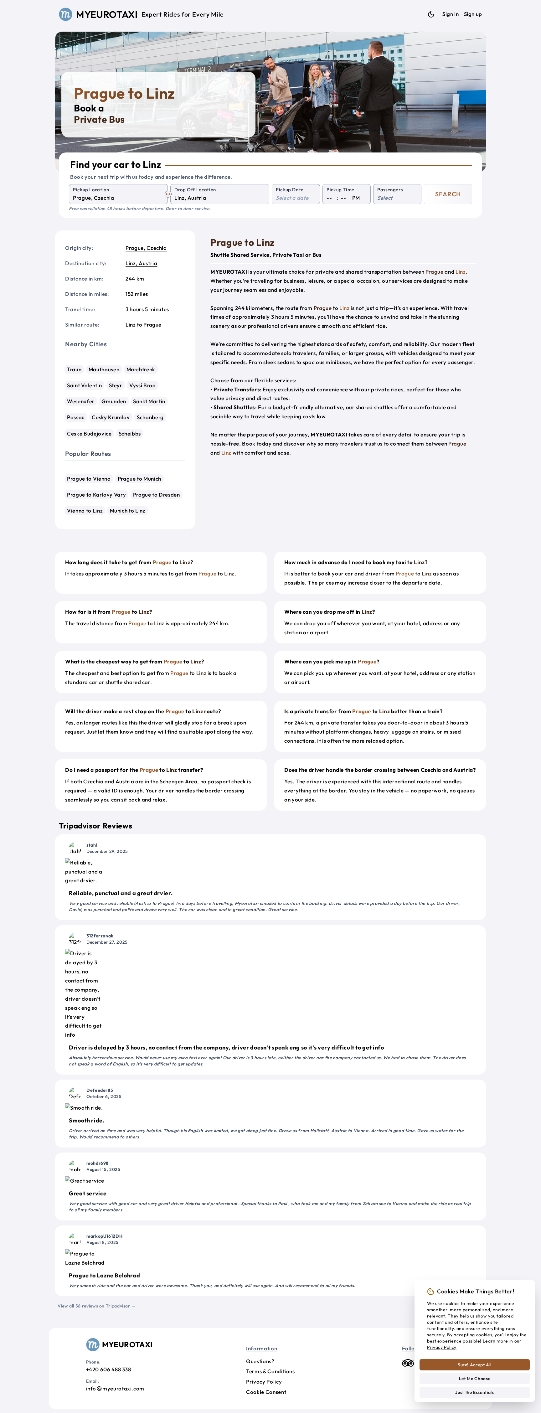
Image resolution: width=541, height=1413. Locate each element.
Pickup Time (340, 190)
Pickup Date (290, 190)
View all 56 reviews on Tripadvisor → (97, 1306)
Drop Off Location (195, 190)
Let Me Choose (474, 1378)
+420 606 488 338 (108, 1369)
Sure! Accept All (475, 1365)
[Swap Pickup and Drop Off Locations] (168, 194)
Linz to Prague (144, 324)
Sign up (473, 14)
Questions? (260, 1361)
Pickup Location (91, 190)
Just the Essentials (474, 1392)
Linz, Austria (141, 263)
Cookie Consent (266, 1392)
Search (448, 194)
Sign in (450, 14)
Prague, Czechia (146, 248)
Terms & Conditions (270, 1371)
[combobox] (118, 198)
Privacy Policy (264, 1381)
